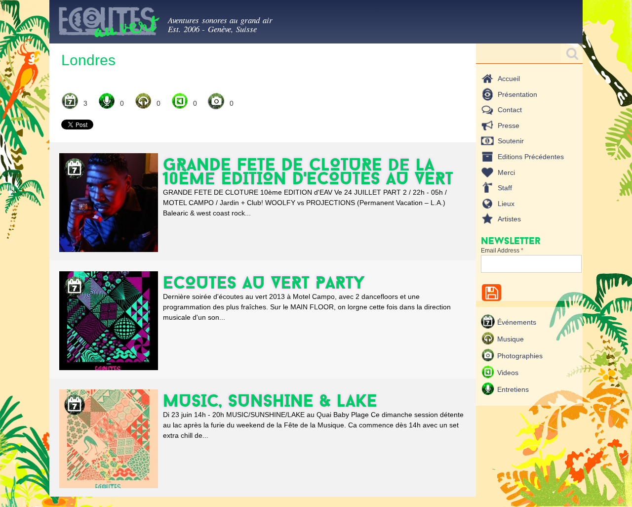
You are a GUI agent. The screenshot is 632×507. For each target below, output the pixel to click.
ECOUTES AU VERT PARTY (264, 282)
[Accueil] (108, 24)
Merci (506, 172)
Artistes (509, 219)
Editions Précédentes (531, 157)
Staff (505, 188)
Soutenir (511, 141)
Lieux (506, 204)
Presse (508, 125)
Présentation (517, 94)
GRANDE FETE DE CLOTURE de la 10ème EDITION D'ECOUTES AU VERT (308, 171)
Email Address (502, 250)
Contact (510, 110)
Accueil (509, 79)
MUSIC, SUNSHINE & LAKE (270, 400)
